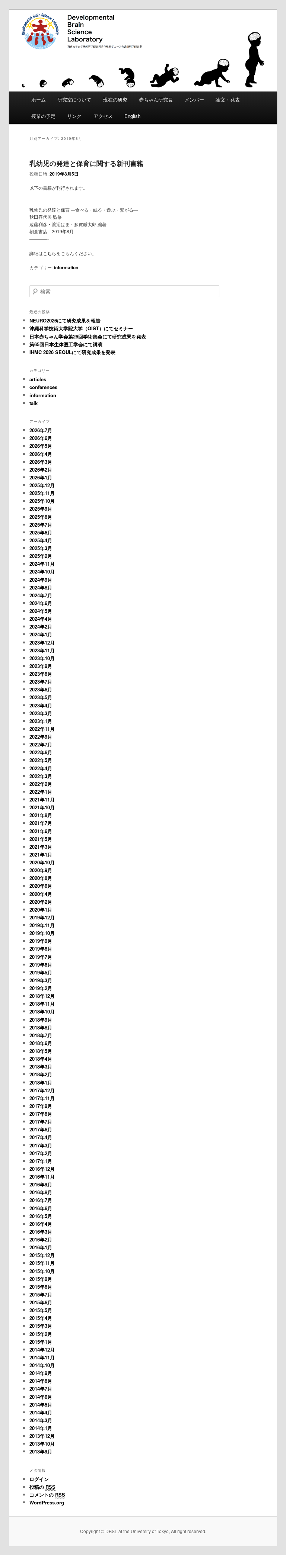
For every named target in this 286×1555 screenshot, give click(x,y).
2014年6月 (40, 1396)
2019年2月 (40, 988)
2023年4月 (40, 705)
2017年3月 (40, 1145)
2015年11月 (42, 1262)
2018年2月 (40, 1074)
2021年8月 (40, 815)
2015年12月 (42, 1255)
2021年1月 (40, 854)
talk (33, 403)
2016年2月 (40, 1239)
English (132, 115)
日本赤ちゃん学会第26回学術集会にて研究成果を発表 (87, 336)
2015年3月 (40, 1325)
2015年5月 (40, 1310)
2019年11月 (42, 925)
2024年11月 (42, 563)
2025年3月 (40, 548)
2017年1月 (40, 1160)
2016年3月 (40, 1231)
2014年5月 (40, 1404)
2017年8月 (40, 1113)
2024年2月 (40, 626)
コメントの (47, 1494)
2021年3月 (40, 846)
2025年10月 (42, 500)
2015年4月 (40, 1317)
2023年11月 (42, 650)
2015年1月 (40, 1341)
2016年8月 (40, 1192)
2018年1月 (40, 1082)
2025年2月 (40, 555)
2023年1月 (40, 721)
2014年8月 (40, 1380)
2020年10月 (42, 862)
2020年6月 (40, 885)
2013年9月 (40, 1451)
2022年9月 (40, 736)
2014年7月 (40, 1388)
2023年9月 (40, 665)
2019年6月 (40, 964)
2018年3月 (40, 1066)
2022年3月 (40, 776)
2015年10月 (42, 1271)
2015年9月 (40, 1278)
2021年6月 (40, 831)
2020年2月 (40, 901)
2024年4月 (40, 618)
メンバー (194, 99)
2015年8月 (40, 1286)
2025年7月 (40, 524)
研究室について (74, 99)
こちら (49, 253)
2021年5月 (40, 838)
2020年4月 (40, 893)
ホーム (38, 99)
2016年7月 (40, 1200)
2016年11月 (42, 1176)
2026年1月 (40, 477)
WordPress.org (46, 1502)
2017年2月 (40, 1153)
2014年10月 (42, 1365)
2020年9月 (40, 870)
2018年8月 (40, 1027)
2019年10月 (42, 932)
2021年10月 (42, 807)
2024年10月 (42, 571)
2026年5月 (40, 445)
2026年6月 (40, 437)
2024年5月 (40, 610)
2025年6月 (40, 532)
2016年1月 (40, 1247)
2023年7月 (40, 681)
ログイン (39, 1478)
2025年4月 (40, 540)
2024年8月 (40, 587)
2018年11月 (42, 1003)
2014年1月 (40, 1428)
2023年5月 (40, 697)
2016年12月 (42, 1168)
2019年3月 (40, 980)
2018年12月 (42, 995)
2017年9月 (40, 1105)
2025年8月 (40, 516)
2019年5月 (40, 972)
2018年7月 (40, 1035)
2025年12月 (42, 485)
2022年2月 (40, 783)
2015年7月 (40, 1294)
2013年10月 (42, 1443)
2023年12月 (42, 642)
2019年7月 (40, 956)
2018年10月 (42, 1011)
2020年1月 (40, 909)
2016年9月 (40, 1184)
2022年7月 (40, 744)
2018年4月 (40, 1058)
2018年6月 (40, 1043)
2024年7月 (40, 595)
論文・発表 (228, 99)
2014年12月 (42, 1349)
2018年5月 (40, 1050)
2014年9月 (40, 1372)
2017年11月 (42, 1098)
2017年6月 (40, 1129)
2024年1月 (40, 634)
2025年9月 (40, 508)
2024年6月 (40, 603)
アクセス (103, 115)
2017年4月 (40, 1137)
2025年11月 (42, 493)
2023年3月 (40, 713)
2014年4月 (40, 1412)
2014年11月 (42, 1357)
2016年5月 (40, 1216)
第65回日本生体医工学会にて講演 (65, 344)
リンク (74, 115)
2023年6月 (40, 689)
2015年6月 (40, 1302)
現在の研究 (115, 99)
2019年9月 (40, 940)
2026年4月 (40, 453)
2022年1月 (40, 791)
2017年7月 (40, 1121)
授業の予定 (43, 115)
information (66, 267)
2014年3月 (40, 1420)
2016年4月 (40, 1223)
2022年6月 (40, 752)
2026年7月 (40, 430)
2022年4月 (40, 768)
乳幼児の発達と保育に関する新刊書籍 (86, 163)
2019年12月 (42, 917)
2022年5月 (40, 760)
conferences (43, 387)
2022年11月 (42, 728)
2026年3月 (40, 461)
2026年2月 (40, 469)
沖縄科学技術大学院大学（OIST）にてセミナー (81, 328)
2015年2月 (40, 1333)
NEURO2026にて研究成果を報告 (65, 320)
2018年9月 (40, 1019)
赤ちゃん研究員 (156, 99)
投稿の (42, 1486)
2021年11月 (42, 799)
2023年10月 (42, 658)
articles (37, 379)
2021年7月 (40, 822)
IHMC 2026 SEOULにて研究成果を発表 (72, 352)
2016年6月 (40, 1208)
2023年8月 (40, 673)
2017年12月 (42, 1090)
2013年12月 (42, 1435)
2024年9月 (40, 579)
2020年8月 (40, 877)
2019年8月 (40, 948)
